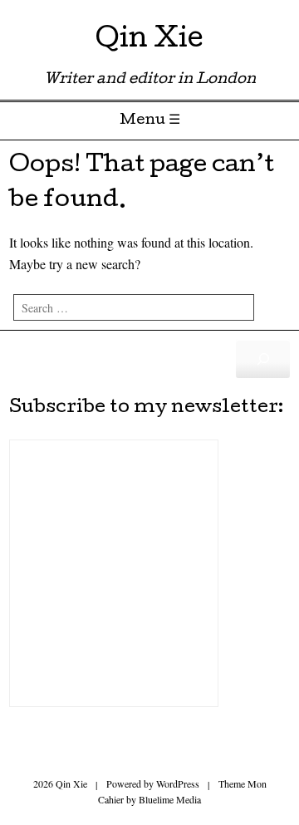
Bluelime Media (170, 799)
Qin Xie (149, 41)
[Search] (263, 358)
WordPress (177, 783)
